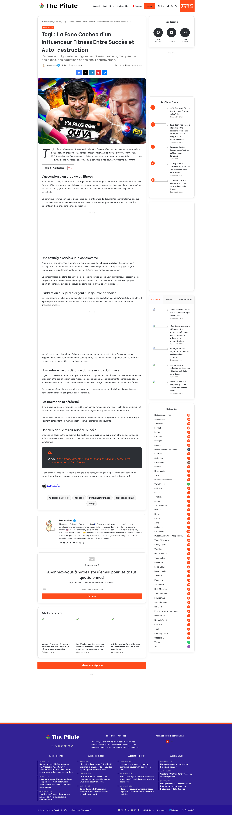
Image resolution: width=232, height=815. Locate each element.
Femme (157, 467)
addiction (158, 488)
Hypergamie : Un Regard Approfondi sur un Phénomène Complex (180, 151)
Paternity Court (161, 633)
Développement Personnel (165, 449)
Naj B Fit (158, 607)
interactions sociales (163, 480)
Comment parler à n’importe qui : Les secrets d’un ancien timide (178, 184)
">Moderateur (53, 65)
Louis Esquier (160, 567)
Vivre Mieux (159, 484)
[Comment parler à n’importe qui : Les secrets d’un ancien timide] (160, 186)
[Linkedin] (92, 72)
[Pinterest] (98, 72)
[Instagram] (80, 542)
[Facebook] (79, 72)
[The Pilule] (57, 6)
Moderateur (67, 520)
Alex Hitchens (160, 602)
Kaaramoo (159, 580)
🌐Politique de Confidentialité (181, 810)
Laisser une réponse (92, 665)
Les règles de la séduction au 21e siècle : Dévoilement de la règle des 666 (180, 168)
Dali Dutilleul (159, 615)
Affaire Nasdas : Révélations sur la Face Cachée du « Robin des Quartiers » (125, 646)
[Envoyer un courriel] (65, 65)
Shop (149, 6)
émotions (158, 497)
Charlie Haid (159, 624)
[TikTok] (83, 542)
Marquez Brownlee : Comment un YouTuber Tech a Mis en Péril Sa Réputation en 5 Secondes (56, 646)
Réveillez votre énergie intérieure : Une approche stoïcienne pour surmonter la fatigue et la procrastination (180, 132)
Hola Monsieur (160, 589)
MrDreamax (159, 598)
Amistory (158, 576)
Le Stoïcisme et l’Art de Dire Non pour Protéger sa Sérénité (180, 111)
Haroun (157, 514)
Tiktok (157, 475)
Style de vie (56, 22)
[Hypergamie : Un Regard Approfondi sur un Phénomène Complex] (160, 153)
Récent (169, 299)
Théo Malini (159, 558)
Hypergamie (159, 471)
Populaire (155, 299)
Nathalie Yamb (160, 620)
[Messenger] (104, 72)
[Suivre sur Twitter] (63, 65)
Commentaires (185, 299)
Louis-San (158, 562)
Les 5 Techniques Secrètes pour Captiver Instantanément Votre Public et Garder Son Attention (90, 646)
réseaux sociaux (125, 497)
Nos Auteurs (162, 810)
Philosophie (122, 6)
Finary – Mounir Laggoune (165, 611)
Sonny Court (160, 544)
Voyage (157, 642)
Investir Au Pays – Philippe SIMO (168, 536)
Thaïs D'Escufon (161, 540)
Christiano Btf (86, 810)
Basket (157, 518)
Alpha (156, 523)
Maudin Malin (160, 571)
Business (158, 436)
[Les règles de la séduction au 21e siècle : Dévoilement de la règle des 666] (160, 169)
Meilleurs (158, 432)
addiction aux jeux (59, 497)
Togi (92, 503)
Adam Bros (159, 584)
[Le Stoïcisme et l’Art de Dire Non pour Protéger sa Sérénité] (160, 114)
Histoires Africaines (162, 415)
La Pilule (110, 6)
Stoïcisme (158, 423)
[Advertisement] (92, 234)
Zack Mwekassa (161, 505)
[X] (85, 72)
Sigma (157, 501)
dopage (80, 497)
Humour (157, 510)
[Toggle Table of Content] (68, 168)
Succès (157, 445)
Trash (156, 629)
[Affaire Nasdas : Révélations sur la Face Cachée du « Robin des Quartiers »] (126, 629)
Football (157, 428)
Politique (158, 441)
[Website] (60, 542)
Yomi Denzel (159, 549)
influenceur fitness (100, 497)
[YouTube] (73, 542)
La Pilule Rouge (148, 810)
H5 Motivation (160, 553)
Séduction (158, 458)
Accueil (96, 6)
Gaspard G (159, 638)
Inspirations (159, 531)
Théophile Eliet (160, 593)
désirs (157, 492)
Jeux (156, 646)
